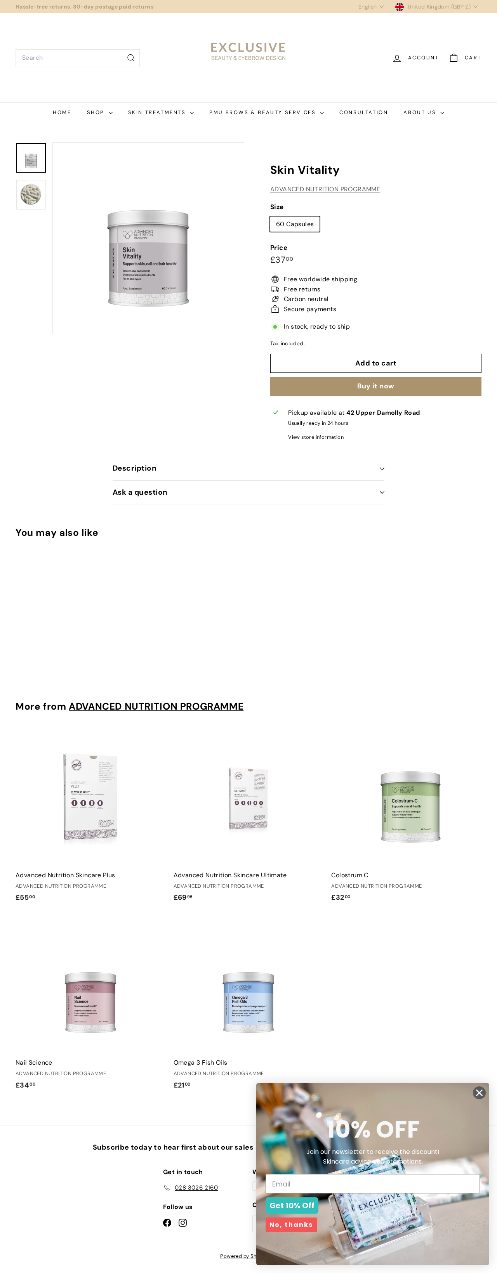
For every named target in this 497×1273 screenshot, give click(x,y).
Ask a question (140, 492)
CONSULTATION (363, 112)
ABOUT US (420, 112)
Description (134, 468)
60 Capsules (295, 224)
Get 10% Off (292, 1205)
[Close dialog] (479, 1093)
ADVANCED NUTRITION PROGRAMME (325, 189)
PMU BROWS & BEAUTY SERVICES (263, 112)
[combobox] (78, 57)
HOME (62, 112)
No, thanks (291, 1224)
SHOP (97, 112)
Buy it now (375, 386)
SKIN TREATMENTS (158, 112)
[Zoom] (148, 238)
